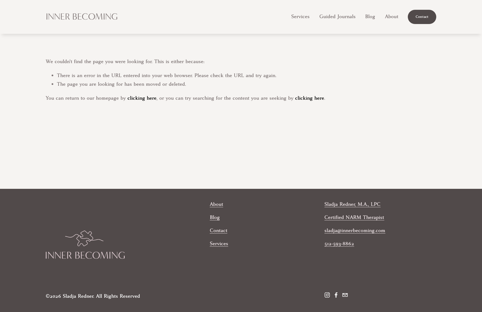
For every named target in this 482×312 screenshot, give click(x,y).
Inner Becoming (82, 16)
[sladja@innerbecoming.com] (345, 295)
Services (300, 16)
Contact (422, 16)
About (391, 16)
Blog (370, 16)
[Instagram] (327, 295)
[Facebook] (336, 295)
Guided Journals (337, 16)
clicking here (141, 98)
